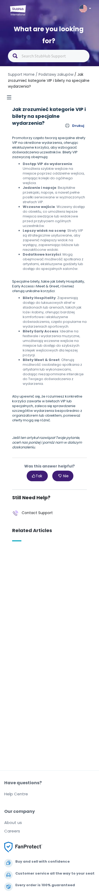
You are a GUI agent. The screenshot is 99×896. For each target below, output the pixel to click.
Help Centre (16, 794)
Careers (12, 831)
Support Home (21, 74)
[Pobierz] (40, 456)
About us (13, 822)
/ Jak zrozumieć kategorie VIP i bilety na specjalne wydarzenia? (48, 80)
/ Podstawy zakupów (54, 74)
